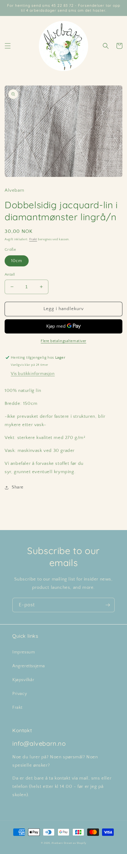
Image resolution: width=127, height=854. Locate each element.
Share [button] (17, 487)
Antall (10, 274)
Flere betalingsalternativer (63, 341)
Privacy (19, 693)
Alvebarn (57, 843)
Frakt (33, 239)
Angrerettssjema (28, 666)
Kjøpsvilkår (23, 679)
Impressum (23, 652)
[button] (7, 46)
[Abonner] (107, 605)
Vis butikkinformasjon (33, 373)
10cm (16, 260)
